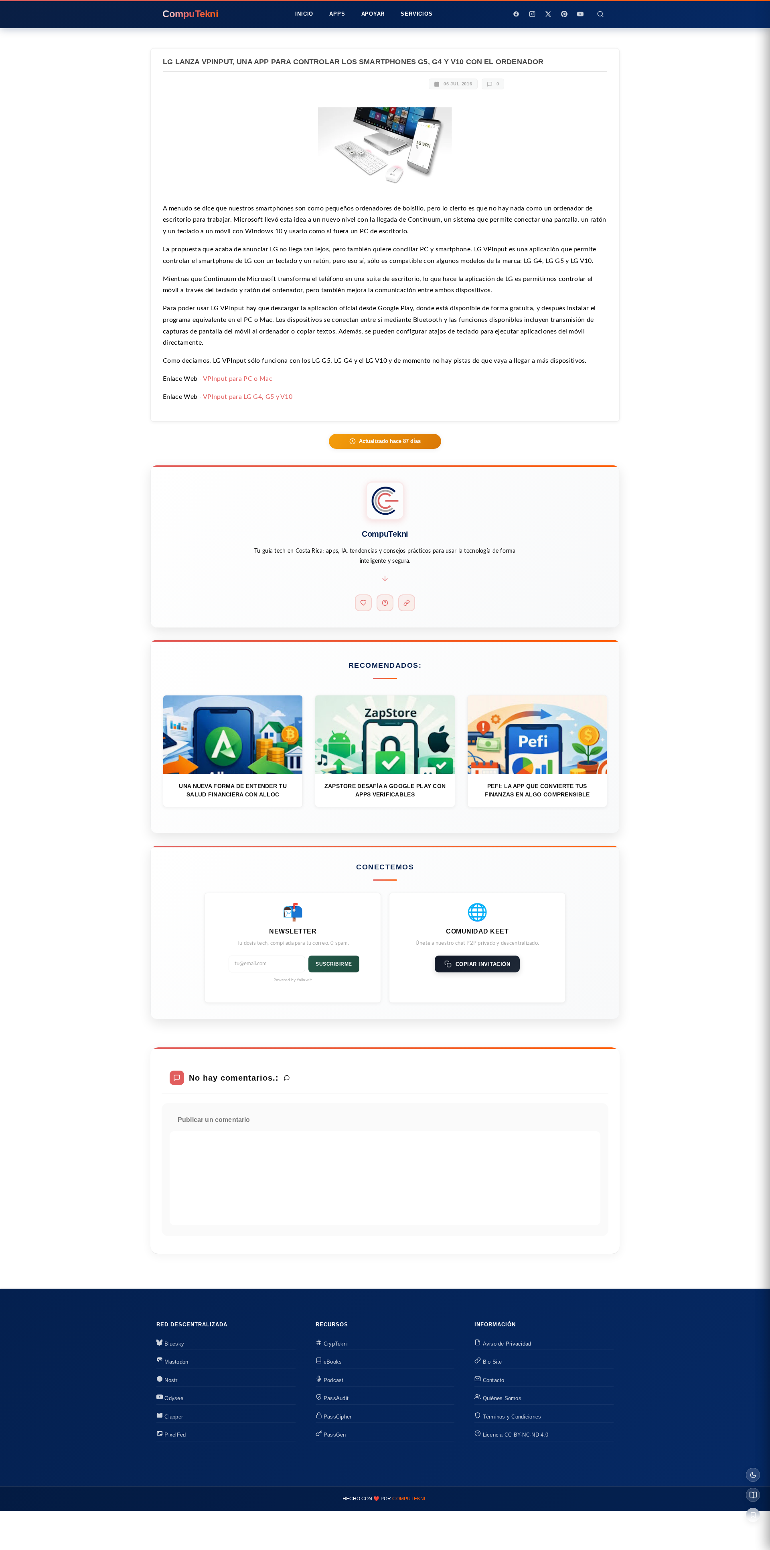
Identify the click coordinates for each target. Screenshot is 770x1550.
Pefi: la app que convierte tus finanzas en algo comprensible (537, 790)
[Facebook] (516, 14)
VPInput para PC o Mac (237, 379)
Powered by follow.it (293, 980)
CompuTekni (408, 1498)
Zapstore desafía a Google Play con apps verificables (385, 790)
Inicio (304, 14)
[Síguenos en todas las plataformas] (406, 602)
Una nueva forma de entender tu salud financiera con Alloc (232, 790)
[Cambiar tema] (753, 1475)
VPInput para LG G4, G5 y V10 (247, 397)
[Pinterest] (564, 14)
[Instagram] (532, 14)
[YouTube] (580, 14)
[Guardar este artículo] (753, 1515)
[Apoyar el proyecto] (363, 602)
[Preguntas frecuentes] (385, 602)
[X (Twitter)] (548, 14)
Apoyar (373, 14)
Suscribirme (334, 964)
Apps (337, 14)
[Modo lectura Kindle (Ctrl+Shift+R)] (753, 1495)
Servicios (416, 14)
